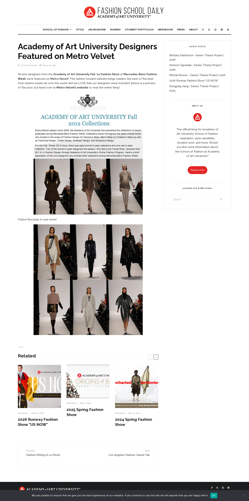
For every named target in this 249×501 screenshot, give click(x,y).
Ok (213, 495)
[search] (221, 199)
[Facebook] (203, 29)
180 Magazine (97, 29)
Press (181, 29)
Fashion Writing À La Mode (43, 452)
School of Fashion (56, 29)
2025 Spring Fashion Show (85, 412)
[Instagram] (215, 29)
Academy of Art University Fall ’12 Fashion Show (86, 74)
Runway (115, 29)
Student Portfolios (139, 29)
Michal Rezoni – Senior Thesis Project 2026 (197, 75)
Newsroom (165, 29)
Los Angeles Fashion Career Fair (129, 452)
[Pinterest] (222, 29)
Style (80, 29)
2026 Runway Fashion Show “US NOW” (38, 422)
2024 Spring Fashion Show (133, 422)
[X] (209, 29)
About (193, 29)
